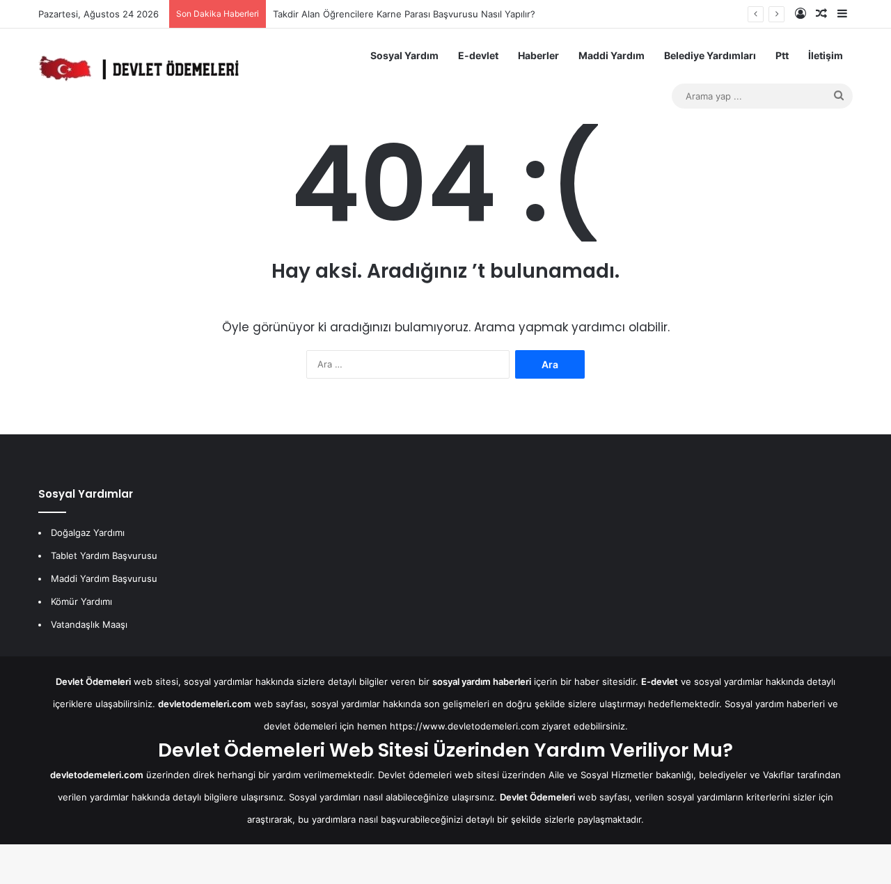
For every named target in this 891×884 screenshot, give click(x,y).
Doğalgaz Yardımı (88, 532)
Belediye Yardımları (710, 55)
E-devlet (478, 55)
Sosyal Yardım (404, 55)
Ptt (782, 55)
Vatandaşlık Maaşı (89, 624)
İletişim (825, 55)
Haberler (538, 55)
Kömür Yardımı (81, 601)
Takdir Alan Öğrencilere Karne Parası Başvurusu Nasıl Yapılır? (404, 13)
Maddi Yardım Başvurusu (104, 578)
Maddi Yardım (611, 55)
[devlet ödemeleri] (138, 68)
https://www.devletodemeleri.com (464, 726)
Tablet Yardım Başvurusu (104, 555)
